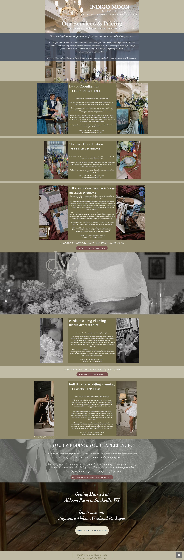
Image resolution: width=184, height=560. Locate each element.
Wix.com (102, 558)
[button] (101, 14)
